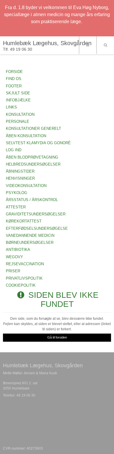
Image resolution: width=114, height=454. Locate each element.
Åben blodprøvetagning (32, 157)
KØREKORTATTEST (24, 221)
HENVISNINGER (20, 178)
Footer (14, 86)
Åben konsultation (26, 136)
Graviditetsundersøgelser (35, 214)
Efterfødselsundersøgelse (37, 228)
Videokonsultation (26, 185)
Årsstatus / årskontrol (32, 200)
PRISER (13, 271)
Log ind (13, 150)
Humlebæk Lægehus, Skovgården (47, 43)
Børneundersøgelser (29, 242)
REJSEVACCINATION (25, 264)
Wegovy (14, 257)
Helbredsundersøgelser (33, 164)
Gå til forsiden (57, 337)
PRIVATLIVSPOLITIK (24, 278)
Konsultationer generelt (33, 128)
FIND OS (13, 78)
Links (11, 107)
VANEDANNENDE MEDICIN (30, 235)
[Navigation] (87, 45)
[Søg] (105, 45)
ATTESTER (16, 207)
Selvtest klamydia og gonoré (38, 143)
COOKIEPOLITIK (21, 285)
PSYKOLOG (16, 193)
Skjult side (18, 93)
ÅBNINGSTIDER (20, 171)
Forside (14, 71)
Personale (17, 121)
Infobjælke (18, 100)
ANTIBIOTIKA (18, 249)
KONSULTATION (20, 114)
